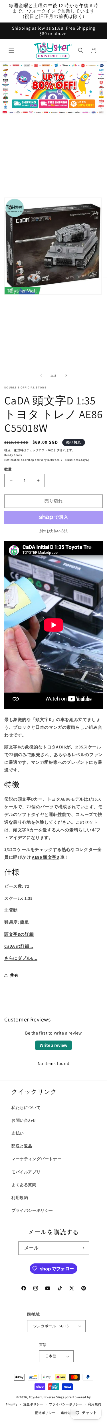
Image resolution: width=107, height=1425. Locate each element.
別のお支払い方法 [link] (53, 531)
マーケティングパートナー (36, 1158)
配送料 (18, 450)
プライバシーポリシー (32, 1210)
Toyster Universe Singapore (50, 1397)
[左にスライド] (41, 375)
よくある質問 (24, 1184)
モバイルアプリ (26, 1171)
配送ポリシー (45, 1413)
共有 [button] (14, 975)
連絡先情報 (69, 1413)
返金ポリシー (33, 1404)
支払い (17, 1133)
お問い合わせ (24, 1120)
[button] (11, 50)
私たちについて (26, 1107)
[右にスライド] (66, 375)
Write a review (53, 1045)
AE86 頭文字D (45, 857)
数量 (8, 469)
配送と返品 (21, 1146)
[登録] (82, 1248)
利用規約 (19, 1197)
